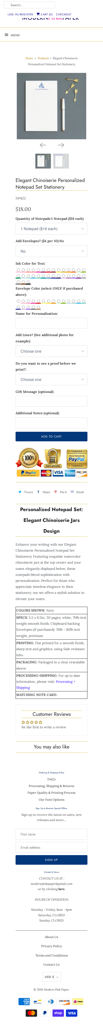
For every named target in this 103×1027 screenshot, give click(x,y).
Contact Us (51, 965)
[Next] (60, 144)
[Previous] (42, 144)
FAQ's (51, 779)
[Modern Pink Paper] (51, 18)
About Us (51, 937)
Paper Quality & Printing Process (51, 793)
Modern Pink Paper (56, 989)
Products (43, 58)
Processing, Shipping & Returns (51, 786)
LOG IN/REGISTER (20, 14)
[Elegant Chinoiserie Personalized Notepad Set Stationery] (51, 106)
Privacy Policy (51, 946)
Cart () (46, 14)
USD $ (49, 977)
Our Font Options (51, 800)
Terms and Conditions (51, 955)
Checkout (63, 14)
